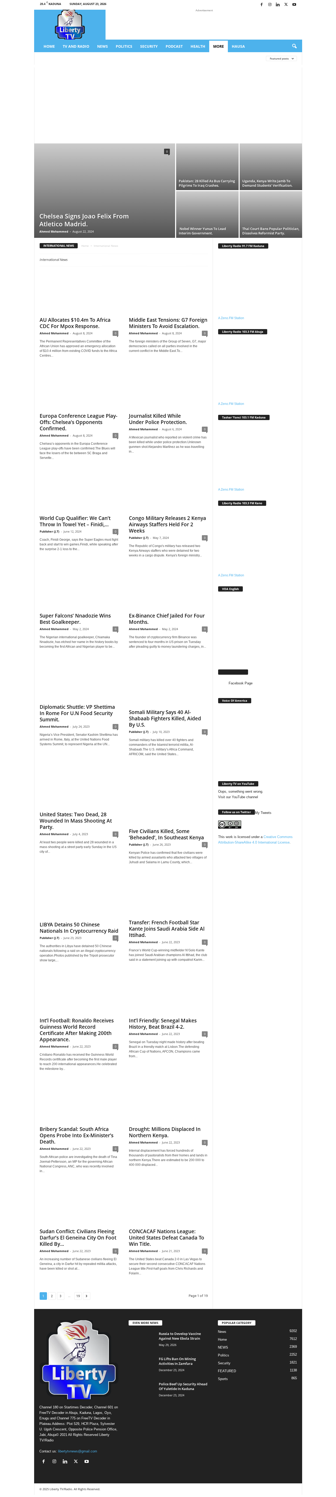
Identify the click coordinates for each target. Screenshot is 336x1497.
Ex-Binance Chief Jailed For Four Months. (167, 618)
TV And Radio (76, 46)
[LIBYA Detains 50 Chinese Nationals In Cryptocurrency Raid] (79, 896)
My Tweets (263, 813)
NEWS (223, 1347)
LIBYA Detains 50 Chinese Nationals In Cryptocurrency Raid (79, 927)
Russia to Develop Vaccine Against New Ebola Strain (180, 1336)
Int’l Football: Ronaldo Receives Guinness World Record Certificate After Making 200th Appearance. (77, 1030)
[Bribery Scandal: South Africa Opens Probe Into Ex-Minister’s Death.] (79, 1102)
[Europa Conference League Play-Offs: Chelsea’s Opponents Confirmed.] (79, 389)
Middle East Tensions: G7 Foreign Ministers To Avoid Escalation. (168, 323)
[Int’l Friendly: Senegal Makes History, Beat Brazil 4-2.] (168, 993)
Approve (194, 58)
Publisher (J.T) (49, 531)
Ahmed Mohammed (53, 231)
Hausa (238, 46)
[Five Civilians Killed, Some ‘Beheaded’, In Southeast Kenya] (168, 795)
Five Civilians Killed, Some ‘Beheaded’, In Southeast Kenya (166, 834)
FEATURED (227, 1371)
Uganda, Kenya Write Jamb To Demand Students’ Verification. (267, 183)
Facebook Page (233, 672)
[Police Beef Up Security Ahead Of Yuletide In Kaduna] (142, 1391)
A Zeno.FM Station (231, 318)
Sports (223, 1379)
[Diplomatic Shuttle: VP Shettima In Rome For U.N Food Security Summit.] (79, 680)
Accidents (66, 58)
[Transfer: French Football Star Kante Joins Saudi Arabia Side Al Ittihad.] (168, 895)
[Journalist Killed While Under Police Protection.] (168, 389)
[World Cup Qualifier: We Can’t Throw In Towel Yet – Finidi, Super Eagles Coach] (79, 491)
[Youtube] (294, 5)
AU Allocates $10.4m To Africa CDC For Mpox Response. (75, 323)
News (102, 46)
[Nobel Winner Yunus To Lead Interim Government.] (207, 214)
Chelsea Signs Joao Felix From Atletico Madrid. (84, 220)
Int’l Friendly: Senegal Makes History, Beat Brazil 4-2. (163, 1023)
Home (49, 46)
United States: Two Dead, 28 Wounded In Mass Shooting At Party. (76, 820)
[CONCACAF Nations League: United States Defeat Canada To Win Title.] (168, 1204)
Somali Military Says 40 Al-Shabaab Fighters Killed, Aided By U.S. (165, 718)
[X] (286, 5)
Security (149, 46)
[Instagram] (270, 5)
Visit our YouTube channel (238, 797)
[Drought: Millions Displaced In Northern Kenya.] (168, 1102)
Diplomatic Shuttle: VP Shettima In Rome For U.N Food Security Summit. (77, 713)
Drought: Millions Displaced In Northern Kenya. (165, 1132)
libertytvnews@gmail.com (77, 1451)
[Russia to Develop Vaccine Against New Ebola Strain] (142, 1341)
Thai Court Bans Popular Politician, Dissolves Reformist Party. (270, 230)
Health (198, 46)
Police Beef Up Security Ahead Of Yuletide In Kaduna (183, 1386)
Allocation (119, 58)
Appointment (169, 58)
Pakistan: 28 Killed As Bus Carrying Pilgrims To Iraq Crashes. (207, 183)
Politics (124, 46)
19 (78, 1296)
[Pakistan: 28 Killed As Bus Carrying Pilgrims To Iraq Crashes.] (207, 166)
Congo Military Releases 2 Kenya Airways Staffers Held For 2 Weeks (167, 524)
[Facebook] (262, 5)
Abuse (45, 58)
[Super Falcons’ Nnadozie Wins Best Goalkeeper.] (79, 588)
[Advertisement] (168, 104)
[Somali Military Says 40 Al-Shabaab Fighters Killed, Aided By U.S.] (168, 682)
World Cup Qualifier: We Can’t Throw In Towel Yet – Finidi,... (75, 521)
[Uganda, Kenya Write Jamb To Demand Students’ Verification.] (271, 166)
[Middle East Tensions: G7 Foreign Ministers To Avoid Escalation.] (168, 293)
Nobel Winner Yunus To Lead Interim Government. (202, 230)
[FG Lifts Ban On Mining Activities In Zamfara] (142, 1366)
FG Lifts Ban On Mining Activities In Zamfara (177, 1361)
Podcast (174, 46)
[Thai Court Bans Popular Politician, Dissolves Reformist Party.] (271, 214)
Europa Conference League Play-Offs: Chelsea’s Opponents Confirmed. (78, 422)
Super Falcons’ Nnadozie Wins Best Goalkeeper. (75, 618)
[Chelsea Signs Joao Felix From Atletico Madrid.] (104, 190)
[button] (294, 46)
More (218, 46)
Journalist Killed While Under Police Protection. (158, 419)
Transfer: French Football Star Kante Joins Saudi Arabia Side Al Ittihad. (166, 928)
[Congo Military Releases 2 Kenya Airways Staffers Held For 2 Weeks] (168, 491)
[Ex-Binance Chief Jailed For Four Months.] (168, 588)
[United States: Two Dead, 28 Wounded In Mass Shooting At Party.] (79, 787)
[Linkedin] (278, 5)
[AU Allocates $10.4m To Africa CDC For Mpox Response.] (79, 293)
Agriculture (92, 58)
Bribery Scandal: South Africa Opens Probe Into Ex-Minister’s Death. (76, 1135)
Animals (143, 58)
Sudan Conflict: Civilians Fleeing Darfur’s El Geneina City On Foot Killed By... (78, 1237)
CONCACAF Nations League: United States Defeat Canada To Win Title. (166, 1237)
